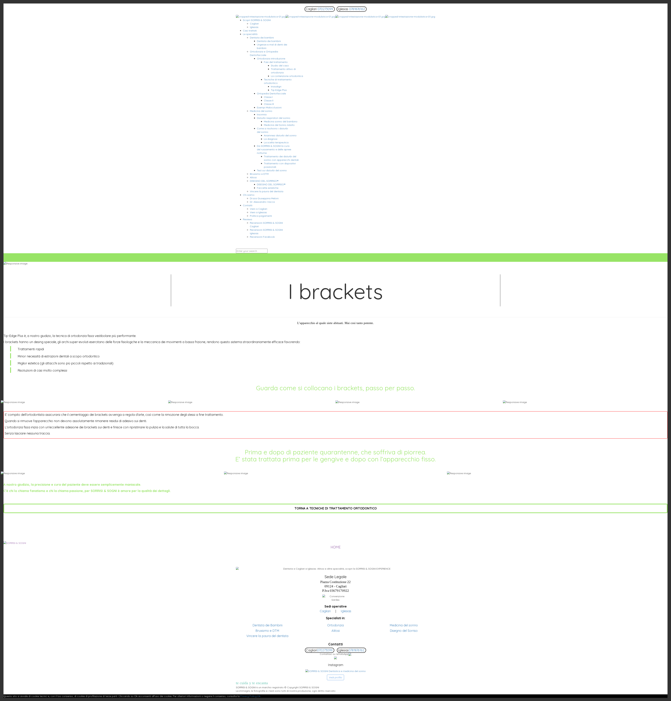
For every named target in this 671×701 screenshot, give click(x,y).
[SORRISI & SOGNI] (335, 16)
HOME (336, 547)
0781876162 (357, 9)
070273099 (325, 9)
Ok (258, 696)
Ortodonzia (335, 625)
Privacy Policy (248, 696)
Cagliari (325, 611)
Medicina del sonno (404, 625)
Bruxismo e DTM (267, 631)
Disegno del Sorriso (404, 631)
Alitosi (335, 631)
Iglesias (346, 611)
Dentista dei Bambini (267, 625)
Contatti (335, 644)
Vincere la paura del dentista (267, 636)
